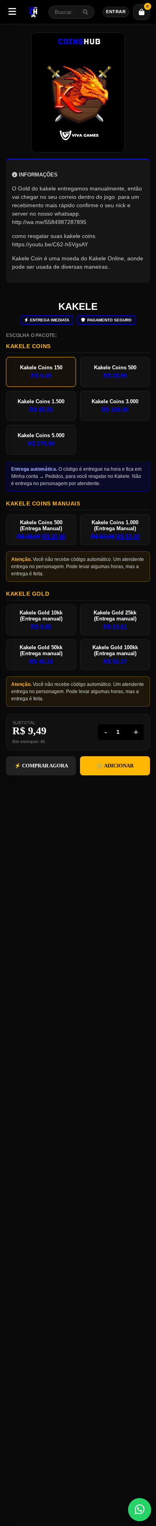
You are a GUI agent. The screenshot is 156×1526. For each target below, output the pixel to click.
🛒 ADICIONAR (115, 766)
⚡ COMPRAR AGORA (41, 766)
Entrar (116, 11)
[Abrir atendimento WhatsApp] (139, 1509)
